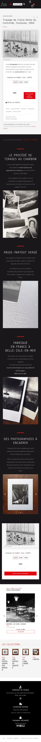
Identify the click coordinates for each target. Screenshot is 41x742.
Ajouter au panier (29, 95)
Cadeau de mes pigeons (15, 633)
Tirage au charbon (17, 111)
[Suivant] (37, 17)
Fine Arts (7, 108)
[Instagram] (20, 708)
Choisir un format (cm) (16, 77)
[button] (10, 4)
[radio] (15, 82)
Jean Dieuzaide (7, 16)
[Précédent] (34, 17)
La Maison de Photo (15, 108)
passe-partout (19, 72)
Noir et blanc (23, 108)
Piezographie (14, 64)
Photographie (31, 108)
